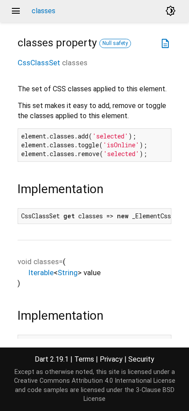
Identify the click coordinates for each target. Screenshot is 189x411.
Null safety (115, 43)
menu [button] (16, 11)
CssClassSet (39, 62)
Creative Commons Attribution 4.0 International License (94, 381)
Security (141, 359)
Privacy (111, 359)
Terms (84, 359)
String (68, 272)
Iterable (41, 272)
